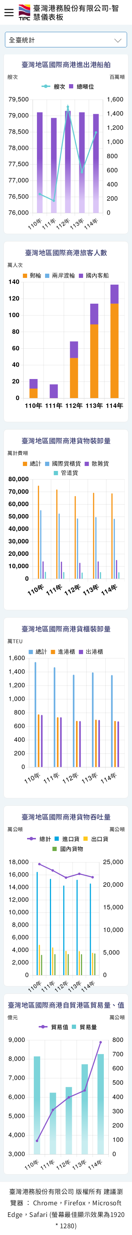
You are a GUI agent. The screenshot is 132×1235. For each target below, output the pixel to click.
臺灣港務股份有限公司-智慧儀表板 (24, 12)
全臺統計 (22, 39)
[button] (9, 12)
